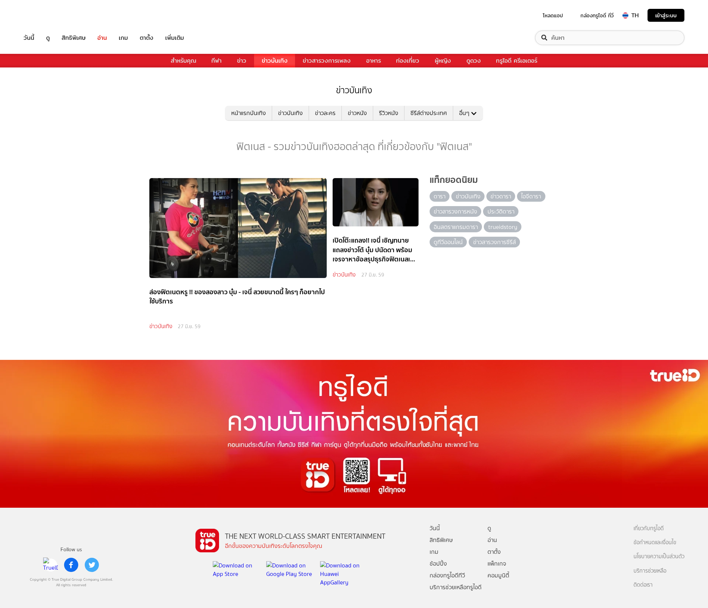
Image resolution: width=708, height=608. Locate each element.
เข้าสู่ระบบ (666, 15)
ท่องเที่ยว (407, 60)
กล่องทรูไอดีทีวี (447, 575)
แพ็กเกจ (496, 563)
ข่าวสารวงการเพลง (327, 60)
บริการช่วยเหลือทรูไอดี (456, 587)
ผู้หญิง (443, 60)
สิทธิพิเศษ (74, 37)
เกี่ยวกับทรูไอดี (649, 528)
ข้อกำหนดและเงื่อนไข (655, 542)
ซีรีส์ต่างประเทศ (428, 113)
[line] (50, 564)
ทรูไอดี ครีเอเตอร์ (516, 60)
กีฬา (216, 60)
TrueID (46, 15)
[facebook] (71, 564)
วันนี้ (29, 37)
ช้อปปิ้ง (438, 563)
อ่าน (102, 37)
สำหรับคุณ (183, 60)
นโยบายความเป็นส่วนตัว (659, 556)
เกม (123, 37)
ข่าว (241, 60)
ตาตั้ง (146, 37)
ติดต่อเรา (643, 585)
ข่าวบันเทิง (275, 60)
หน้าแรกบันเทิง (248, 113)
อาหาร (373, 60)
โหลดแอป (553, 15)
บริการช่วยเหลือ (650, 571)
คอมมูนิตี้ (498, 575)
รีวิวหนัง (388, 113)
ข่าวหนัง (357, 113)
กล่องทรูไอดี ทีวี (597, 15)
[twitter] (91, 564)
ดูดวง (473, 60)
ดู (48, 37)
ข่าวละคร (325, 113)
